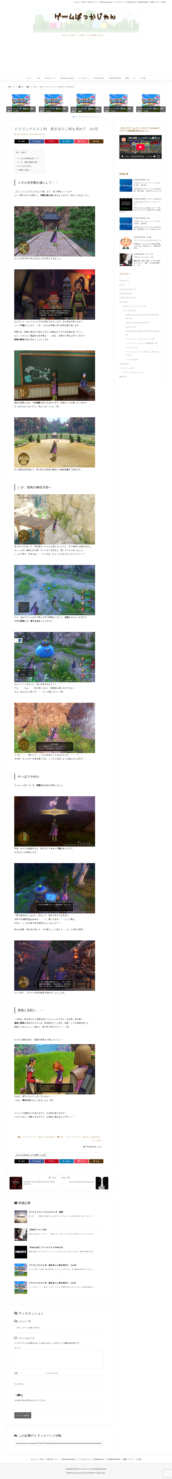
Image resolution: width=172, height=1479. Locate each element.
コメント (17, 1348)
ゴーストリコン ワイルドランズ (140, 339)
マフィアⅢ (132, 359)
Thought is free (100, 1473)
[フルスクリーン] (158, 156)
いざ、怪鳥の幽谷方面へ (28, 162)
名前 (16, 1373)
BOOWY (124, 281)
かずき (99, 1146)
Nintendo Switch (106, 2)
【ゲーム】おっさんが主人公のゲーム (148, 240)
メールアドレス (52, 1373)
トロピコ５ (131, 347)
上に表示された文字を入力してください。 (31, 1400)
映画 (152, 2)
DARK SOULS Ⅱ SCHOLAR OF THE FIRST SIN (142, 316)
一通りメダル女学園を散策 (26, 191)
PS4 (83, 2)
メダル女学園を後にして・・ (29, 158)
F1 (157, 2)
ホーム (77, 2)
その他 (163, 2)
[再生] (122, 156)
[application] (140, 147)
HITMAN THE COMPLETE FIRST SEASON (142, 333)
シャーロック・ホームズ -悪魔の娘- (142, 343)
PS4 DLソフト (93, 2)
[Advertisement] (86, 56)
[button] (10, 103)
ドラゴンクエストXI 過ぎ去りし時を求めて (58, 87)
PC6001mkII (131, 2)
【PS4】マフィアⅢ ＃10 (143, 257)
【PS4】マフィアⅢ (37, 1229)
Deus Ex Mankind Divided (137, 323)
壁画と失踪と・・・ (26, 170)
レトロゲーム (119, 2)
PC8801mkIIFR (143, 2)
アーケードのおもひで (132, 372)
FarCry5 (131, 327)
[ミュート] (154, 156)
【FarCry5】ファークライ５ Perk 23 (46, 1247)
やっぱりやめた (24, 166)
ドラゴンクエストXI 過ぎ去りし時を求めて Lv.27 (52, 1283)
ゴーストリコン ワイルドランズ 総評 (46, 1212)
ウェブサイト (19, 1384)
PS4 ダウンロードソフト (134, 306)
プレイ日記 (33, 87)
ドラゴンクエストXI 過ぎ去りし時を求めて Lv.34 (52, 1265)
